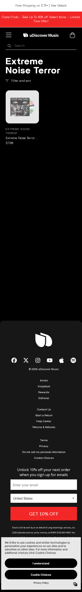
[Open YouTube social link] (50, 360)
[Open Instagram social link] (38, 360)
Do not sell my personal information (43, 452)
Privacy (43, 446)
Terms (44, 440)
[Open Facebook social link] (14, 360)
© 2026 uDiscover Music (44, 369)
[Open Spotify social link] (73, 360)
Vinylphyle (44, 386)
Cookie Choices (44, 458)
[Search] (9, 46)
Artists (44, 380)
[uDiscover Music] (41, 35)
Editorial (43, 398)
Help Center (43, 421)
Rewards (43, 392)
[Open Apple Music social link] (61, 360)
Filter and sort (21, 80)
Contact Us (44, 409)
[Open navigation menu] (9, 35)
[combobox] (41, 46)
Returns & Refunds (44, 427)
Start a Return (43, 415)
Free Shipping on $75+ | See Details (41, 5)
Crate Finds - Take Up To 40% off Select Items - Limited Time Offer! (41, 19)
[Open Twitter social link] (26, 360)
